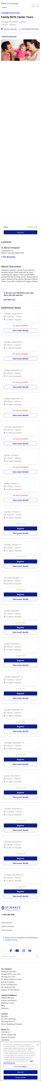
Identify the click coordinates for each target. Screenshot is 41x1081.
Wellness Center (7, 1003)
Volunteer (5, 1040)
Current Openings (8, 1019)
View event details (20, 330)
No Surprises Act (8, 987)
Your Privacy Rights (20, 1066)
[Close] (38, 1045)
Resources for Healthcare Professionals (21, 937)
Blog (3, 1005)
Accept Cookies (21, 1077)
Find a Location (7, 926)
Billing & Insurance (8, 971)
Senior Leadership (8, 1034)
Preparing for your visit (10, 974)
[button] (38, 5)
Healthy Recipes (7, 998)
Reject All (20, 1072)
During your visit (8, 977)
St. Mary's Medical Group (11, 979)
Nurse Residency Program (11, 1024)
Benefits (4, 1016)
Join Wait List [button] (9, 300)
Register (20, 232)
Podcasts (5, 1008)
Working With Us (8, 1021)
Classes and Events (9, 1000)
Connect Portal (11, 940)
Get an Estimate (7, 982)
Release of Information (10, 990)
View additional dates (30, 29)
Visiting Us (5, 1032)
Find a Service (6, 930)
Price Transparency (9, 984)
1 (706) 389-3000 (7, 914)
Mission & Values (8, 1037)
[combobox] (20, 956)
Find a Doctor (6, 922)
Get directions (9, 257)
